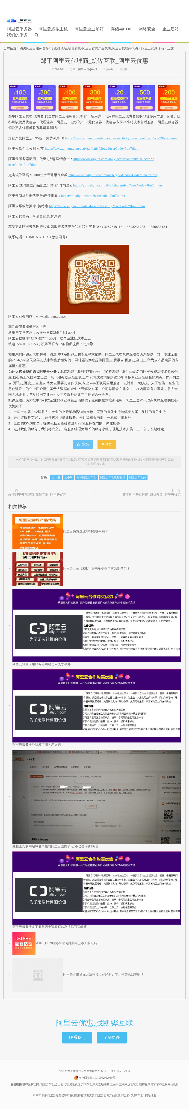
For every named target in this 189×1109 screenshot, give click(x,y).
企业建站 (170, 29)
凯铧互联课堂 (101, 1084)
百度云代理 (47, 1084)
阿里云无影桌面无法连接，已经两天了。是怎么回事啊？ (103, 975)
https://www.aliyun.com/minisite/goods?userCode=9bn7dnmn (112, 175)
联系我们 (77, 1037)
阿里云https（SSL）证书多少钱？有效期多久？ (96, 568)
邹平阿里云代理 (86, 477)
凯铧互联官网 (30, 1084)
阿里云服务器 (19, 29)
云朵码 (114, 1084)
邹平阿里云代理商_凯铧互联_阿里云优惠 (94, 60)
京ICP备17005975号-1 (117, 1071)
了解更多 (111, 1037)
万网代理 (86, 1084)
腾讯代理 (74, 1084)
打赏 (108, 444)
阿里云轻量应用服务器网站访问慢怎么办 (41, 664)
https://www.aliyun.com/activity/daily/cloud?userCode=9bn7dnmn (92, 148)
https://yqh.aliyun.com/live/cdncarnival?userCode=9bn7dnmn (117, 185)
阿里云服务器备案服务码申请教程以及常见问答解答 (49, 926)
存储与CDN (121, 29)
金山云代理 (62, 1084)
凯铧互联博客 (147, 1084)
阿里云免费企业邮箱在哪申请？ (85, 531)
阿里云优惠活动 (152, 48)
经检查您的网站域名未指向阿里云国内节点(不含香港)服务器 (55, 846)
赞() (85, 444)
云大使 (56, 477)
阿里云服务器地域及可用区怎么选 (36, 744)
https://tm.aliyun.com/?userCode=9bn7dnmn (93, 196)
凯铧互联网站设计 (168, 1084)
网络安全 (147, 29)
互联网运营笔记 (129, 1084)
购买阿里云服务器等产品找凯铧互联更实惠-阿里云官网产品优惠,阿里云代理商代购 (19, 21)
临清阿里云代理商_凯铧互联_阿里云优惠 (37, 494)
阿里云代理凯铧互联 (112, 477)
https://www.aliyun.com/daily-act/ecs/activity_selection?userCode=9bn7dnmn (121, 138)
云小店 (68, 477)
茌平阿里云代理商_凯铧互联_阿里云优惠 (152, 494)
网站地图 (150, 1095)
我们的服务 (17, 35)
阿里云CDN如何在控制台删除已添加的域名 (66, 943)
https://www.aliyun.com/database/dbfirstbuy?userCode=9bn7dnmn (97, 206)
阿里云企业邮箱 (89, 29)
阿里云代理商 (137, 477)
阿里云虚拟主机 (53, 29)
